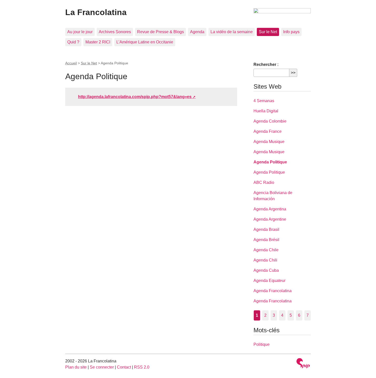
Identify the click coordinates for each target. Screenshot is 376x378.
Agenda (197, 32)
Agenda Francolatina (272, 291)
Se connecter (102, 367)
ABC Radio (263, 182)
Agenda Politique (270, 162)
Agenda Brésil (266, 240)
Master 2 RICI (97, 42)
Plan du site (76, 367)
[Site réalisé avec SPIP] (303, 364)
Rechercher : (266, 64)
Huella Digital (265, 111)
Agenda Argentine (269, 219)
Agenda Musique (268, 141)
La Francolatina (96, 12)
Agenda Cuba (266, 270)
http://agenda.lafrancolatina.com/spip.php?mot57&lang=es (135, 96)
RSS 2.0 (141, 367)
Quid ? (73, 42)
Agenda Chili (265, 260)
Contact (124, 367)
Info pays (291, 32)
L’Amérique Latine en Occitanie (144, 42)
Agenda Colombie (269, 121)
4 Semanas (263, 101)
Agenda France (267, 131)
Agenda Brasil (266, 229)
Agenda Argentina (269, 209)
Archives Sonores (115, 32)
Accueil (71, 63)
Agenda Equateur (269, 280)
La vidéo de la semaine (232, 32)
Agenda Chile (266, 250)
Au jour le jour (80, 32)
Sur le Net (268, 32)
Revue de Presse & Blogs (160, 32)
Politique (261, 344)
